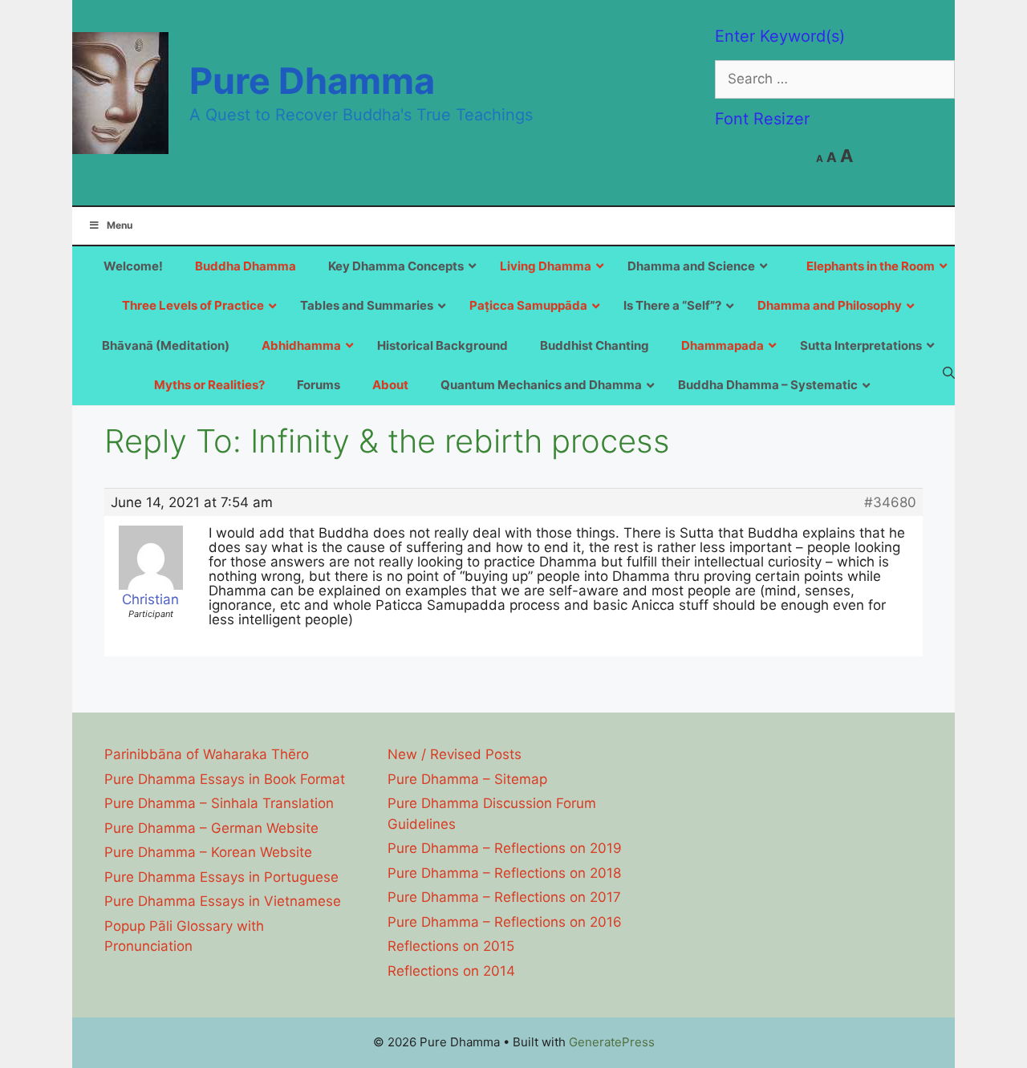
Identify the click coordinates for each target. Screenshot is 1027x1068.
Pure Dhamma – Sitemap (467, 779)
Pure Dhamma (312, 81)
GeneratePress (612, 1042)
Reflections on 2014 (451, 971)
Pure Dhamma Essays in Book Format (224, 779)
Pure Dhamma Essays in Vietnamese (222, 901)
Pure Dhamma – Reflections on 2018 (504, 873)
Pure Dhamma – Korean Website (208, 852)
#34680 (890, 502)
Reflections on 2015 (451, 946)
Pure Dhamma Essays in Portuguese (221, 877)
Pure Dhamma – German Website (211, 828)
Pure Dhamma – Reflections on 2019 (505, 848)
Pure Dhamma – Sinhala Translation (219, 803)
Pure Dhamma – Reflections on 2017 (504, 897)
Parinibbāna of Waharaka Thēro (206, 754)
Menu (119, 225)
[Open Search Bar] (949, 372)
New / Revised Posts (455, 754)
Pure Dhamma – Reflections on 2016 (505, 922)
